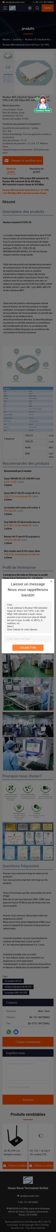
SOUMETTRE (28, 647)
